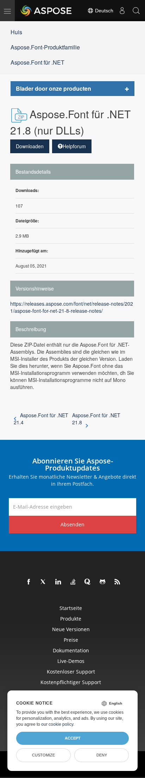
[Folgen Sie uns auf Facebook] (28, 582)
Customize (43, 755)
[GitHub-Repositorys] (102, 582)
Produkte (70, 618)
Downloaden (30, 146)
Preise (71, 639)
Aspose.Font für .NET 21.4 (41, 419)
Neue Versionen (71, 629)
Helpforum (74, 146)
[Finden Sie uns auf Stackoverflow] (73, 582)
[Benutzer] (122, 10)
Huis (16, 32)
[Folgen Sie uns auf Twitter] (43, 582)
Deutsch (103, 10)
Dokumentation (71, 650)
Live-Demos (70, 661)
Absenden (72, 524)
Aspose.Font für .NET (37, 62)
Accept (73, 738)
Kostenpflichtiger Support (70, 682)
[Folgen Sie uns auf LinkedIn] (58, 582)
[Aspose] (46, 10)
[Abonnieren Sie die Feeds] (117, 582)
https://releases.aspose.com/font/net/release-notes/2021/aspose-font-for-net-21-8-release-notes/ (71, 307)
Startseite (70, 608)
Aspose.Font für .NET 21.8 (96, 419)
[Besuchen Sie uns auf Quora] (88, 582)
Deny (101, 755)
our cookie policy (57, 724)
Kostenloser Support (71, 671)
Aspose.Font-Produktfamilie (45, 47)
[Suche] (136, 10)
